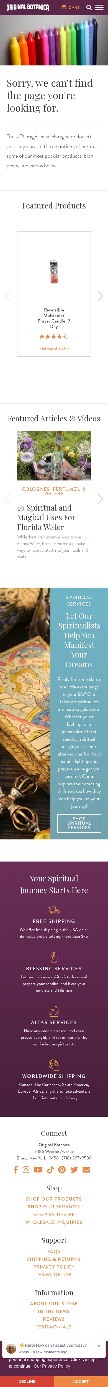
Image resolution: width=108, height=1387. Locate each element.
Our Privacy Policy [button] (52, 1366)
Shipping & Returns (54, 1259)
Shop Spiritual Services (79, 823)
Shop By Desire (54, 1214)
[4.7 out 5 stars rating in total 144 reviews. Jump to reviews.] (54, 336)
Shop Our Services (54, 1207)
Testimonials (54, 1327)
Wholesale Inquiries (54, 1222)
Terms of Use (54, 1275)
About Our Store (54, 1304)
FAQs (54, 1251)
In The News (54, 1311)
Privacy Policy (53, 1267)
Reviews (54, 1319)
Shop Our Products (54, 1199)
